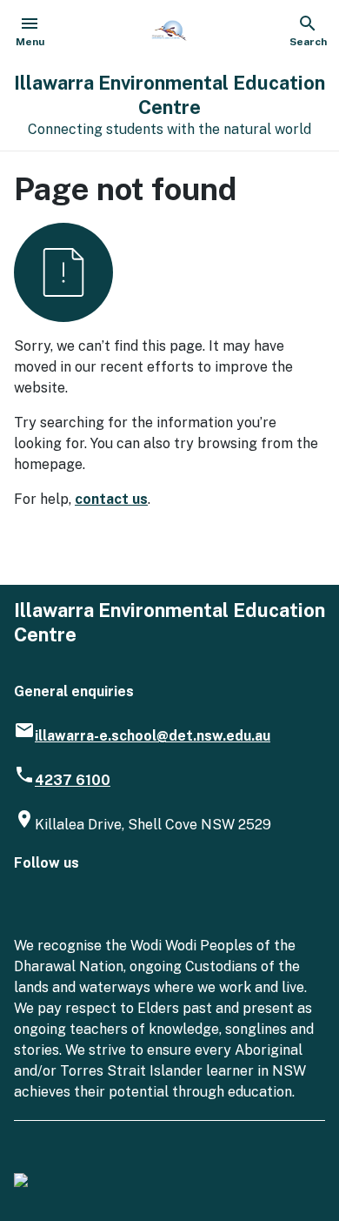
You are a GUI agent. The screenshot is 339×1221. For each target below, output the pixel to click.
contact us (111, 499)
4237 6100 (72, 780)
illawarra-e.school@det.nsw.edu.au (152, 736)
